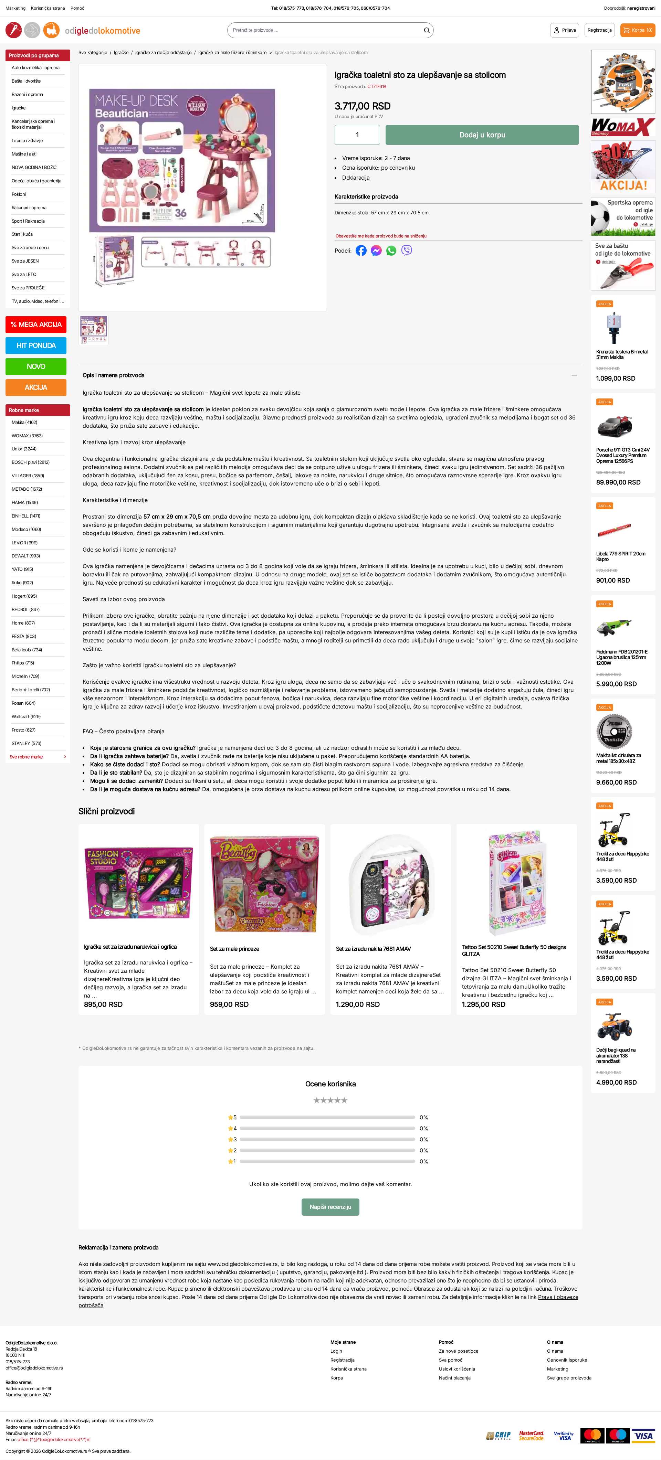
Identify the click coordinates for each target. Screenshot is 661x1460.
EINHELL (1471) (26, 516)
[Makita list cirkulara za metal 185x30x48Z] (614, 732)
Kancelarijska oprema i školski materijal (33, 124)
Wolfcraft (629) (26, 716)
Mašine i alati (24, 154)
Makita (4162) (25, 422)
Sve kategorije (92, 52)
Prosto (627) (23, 730)
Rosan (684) (23, 703)
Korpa (336, 1378)
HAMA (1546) (25, 502)
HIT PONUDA (36, 345)
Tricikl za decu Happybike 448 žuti (622, 856)
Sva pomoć (450, 1360)
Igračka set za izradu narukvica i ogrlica (130, 946)
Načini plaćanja (455, 1378)
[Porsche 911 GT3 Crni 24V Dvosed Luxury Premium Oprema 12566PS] (614, 426)
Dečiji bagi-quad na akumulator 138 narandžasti (616, 1055)
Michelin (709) (25, 676)
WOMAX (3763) (27, 435)
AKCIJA (36, 387)
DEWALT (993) (26, 555)
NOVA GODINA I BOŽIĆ (34, 167)
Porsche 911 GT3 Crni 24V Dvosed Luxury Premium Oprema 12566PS (623, 455)
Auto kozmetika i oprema (35, 67)
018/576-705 (346, 8)
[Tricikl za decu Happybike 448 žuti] (614, 830)
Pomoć (77, 8)
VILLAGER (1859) (28, 475)
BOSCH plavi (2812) (31, 462)
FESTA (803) (24, 636)
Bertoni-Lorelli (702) (31, 689)
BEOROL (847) (26, 609)
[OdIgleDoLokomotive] (83, 30)
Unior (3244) (24, 448)
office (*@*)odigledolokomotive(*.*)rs (54, 1439)
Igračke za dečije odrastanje (163, 52)
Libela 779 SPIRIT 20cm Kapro (621, 556)
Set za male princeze (234, 948)
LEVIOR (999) (25, 542)
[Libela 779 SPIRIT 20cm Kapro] (614, 530)
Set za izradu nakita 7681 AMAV (373, 948)
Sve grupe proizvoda (569, 1378)
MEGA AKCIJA (36, 324)
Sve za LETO (24, 274)
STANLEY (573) (27, 743)
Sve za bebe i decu (30, 247)
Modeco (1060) (26, 529)
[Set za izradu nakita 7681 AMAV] (390, 884)
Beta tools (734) (27, 649)
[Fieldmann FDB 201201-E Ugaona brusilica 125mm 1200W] (614, 628)
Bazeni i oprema (27, 94)
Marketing (15, 8)
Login (336, 1351)
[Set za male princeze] (264, 884)
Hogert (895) (24, 596)
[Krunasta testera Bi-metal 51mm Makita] (614, 328)
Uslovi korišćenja (457, 1369)
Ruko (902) (22, 582)
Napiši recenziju (330, 1206)
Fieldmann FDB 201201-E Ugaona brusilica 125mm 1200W (622, 657)
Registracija (342, 1360)
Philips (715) (23, 662)
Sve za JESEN (25, 261)
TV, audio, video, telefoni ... (38, 301)
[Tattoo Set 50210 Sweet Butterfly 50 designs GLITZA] (516, 883)
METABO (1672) (27, 489)
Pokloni (18, 194)
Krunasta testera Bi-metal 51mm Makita (622, 354)
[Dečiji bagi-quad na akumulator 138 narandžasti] (614, 1026)
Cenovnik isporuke (567, 1360)
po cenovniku (398, 167)
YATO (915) (22, 569)
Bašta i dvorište (26, 81)
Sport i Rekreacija (28, 221)
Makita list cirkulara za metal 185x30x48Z (618, 758)
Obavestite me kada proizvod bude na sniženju (381, 235)
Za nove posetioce (459, 1351)
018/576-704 (319, 8)
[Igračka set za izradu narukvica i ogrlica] (138, 883)
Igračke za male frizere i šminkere (232, 52)
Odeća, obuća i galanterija (36, 180)
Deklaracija (356, 177)
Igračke (18, 107)
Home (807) (23, 623)
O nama (555, 1351)
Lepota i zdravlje (27, 140)
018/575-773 (291, 8)
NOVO (36, 366)
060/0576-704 (375, 8)
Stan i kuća (22, 234)
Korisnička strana (48, 8)
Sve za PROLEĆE (28, 287)
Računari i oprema (29, 207)
